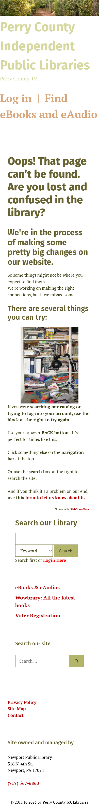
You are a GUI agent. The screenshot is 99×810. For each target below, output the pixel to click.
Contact (16, 715)
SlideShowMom (79, 509)
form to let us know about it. (55, 497)
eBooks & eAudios (37, 587)
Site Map (17, 708)
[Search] (76, 661)
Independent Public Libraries (45, 46)
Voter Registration (37, 615)
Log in (17, 98)
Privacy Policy (22, 702)
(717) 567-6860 (23, 783)
